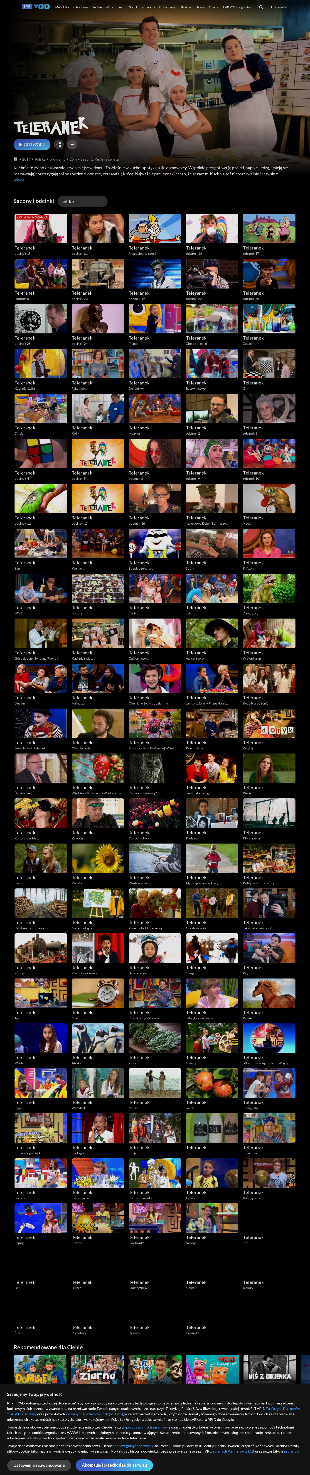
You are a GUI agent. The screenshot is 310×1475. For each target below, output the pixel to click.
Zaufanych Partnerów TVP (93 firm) (94, 1414)
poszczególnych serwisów (147, 1427)
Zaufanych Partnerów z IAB (232, 1451)
